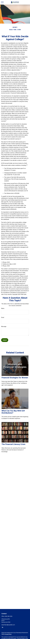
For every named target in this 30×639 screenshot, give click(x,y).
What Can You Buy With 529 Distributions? (13, 412)
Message (3, 326)
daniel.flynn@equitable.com (8, 624)
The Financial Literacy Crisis (13, 444)
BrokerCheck (8, 634)
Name (2, 308)
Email (2, 317)
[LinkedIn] (2, 627)
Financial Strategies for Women (15, 378)
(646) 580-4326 (8, 616)
